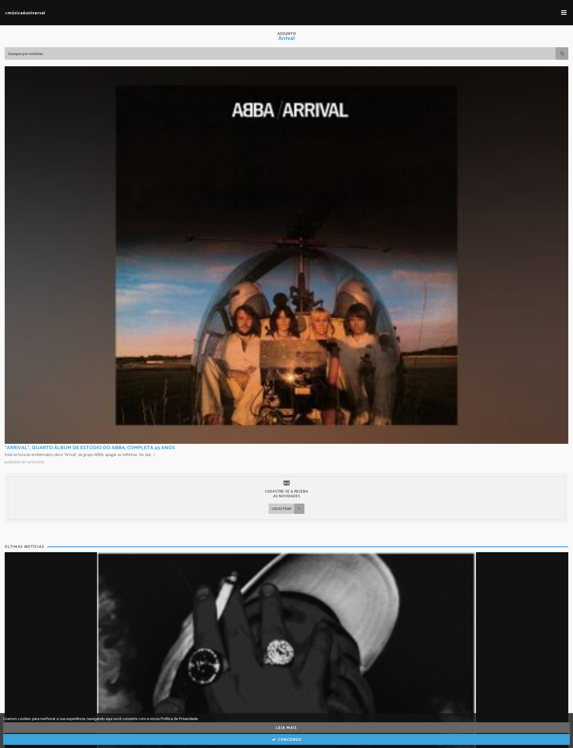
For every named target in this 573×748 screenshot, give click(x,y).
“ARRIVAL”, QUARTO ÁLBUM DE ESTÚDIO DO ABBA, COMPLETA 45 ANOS (90, 448)
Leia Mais (286, 728)
